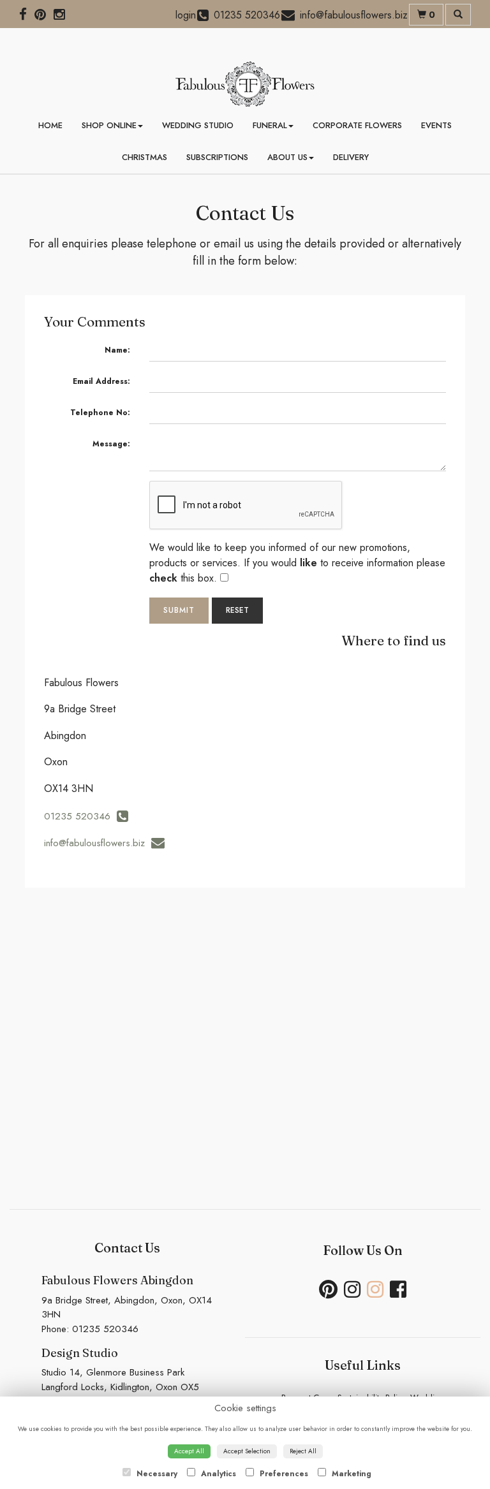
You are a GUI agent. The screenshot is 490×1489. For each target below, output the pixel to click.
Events (436, 125)
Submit (179, 610)
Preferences (282, 1473)
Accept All (189, 1451)
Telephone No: (100, 412)
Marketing (350, 1473)
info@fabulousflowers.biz (97, 843)
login (185, 15)
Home (50, 125)
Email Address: (101, 381)
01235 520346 (80, 816)
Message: (111, 444)
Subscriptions (217, 157)
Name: (117, 350)
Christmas (144, 157)
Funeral (270, 125)
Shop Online (109, 125)
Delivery (351, 157)
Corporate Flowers (357, 125)
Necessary (155, 1473)
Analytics (217, 1473)
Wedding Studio (198, 125)
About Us (287, 157)
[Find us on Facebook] (26, 14)
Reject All (303, 1451)
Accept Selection (247, 1451)
